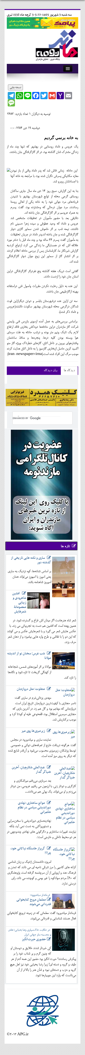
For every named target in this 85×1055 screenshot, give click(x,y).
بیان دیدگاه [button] (50, 371)
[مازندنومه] (56, 44)
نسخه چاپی (15, 87)
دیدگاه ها (69, 371)
